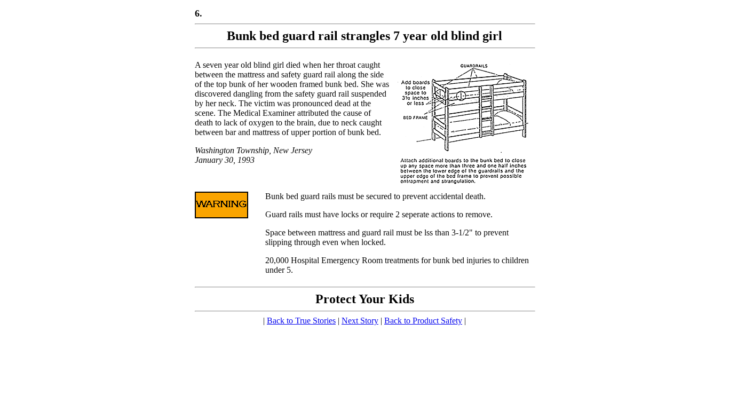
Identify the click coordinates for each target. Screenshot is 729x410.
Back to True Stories (301, 320)
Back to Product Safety (423, 320)
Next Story (360, 320)
